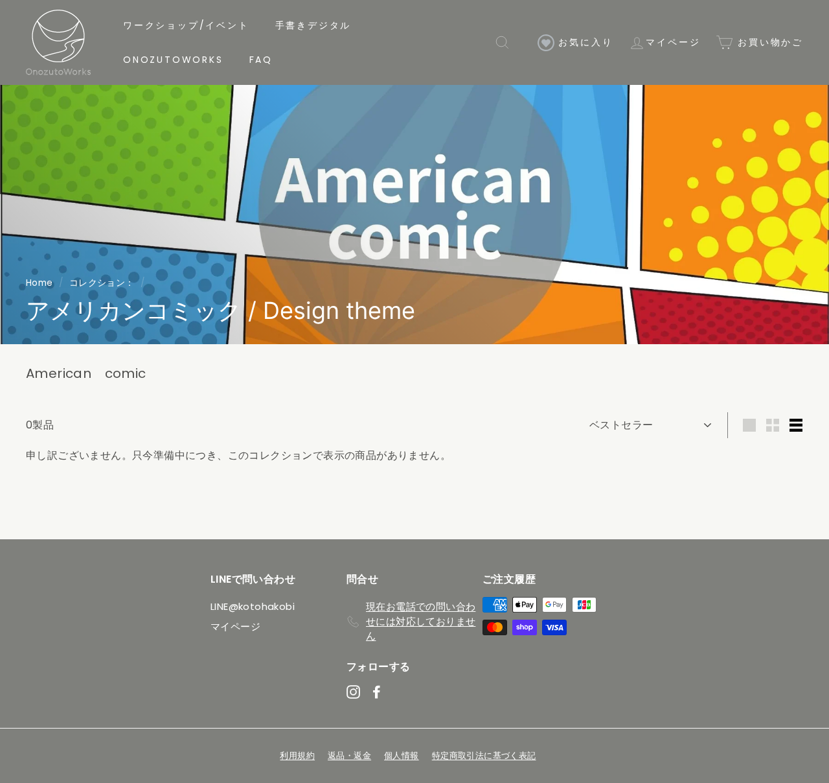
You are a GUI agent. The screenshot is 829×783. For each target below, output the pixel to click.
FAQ (261, 59)
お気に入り (583, 42)
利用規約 (297, 755)
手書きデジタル (313, 25)
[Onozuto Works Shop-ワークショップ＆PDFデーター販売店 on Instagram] (353, 691)
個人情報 (401, 755)
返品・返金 (349, 755)
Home (39, 283)
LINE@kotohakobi (252, 606)
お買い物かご (768, 42)
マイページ (673, 42)
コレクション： (102, 283)
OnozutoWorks (173, 59)
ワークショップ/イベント (186, 25)
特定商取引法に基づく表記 (484, 755)
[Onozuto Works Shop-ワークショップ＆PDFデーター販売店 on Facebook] (376, 691)
